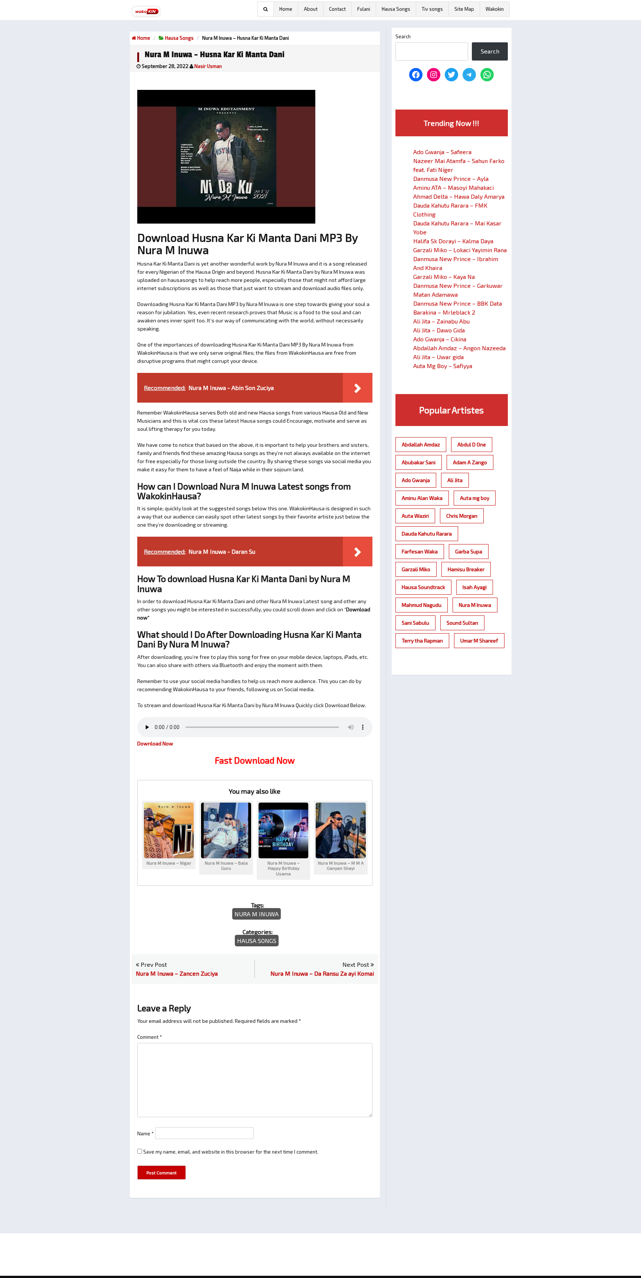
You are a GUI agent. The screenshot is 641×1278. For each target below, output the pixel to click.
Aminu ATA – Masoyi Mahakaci (453, 187)
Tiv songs (432, 9)
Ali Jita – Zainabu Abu (441, 321)
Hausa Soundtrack (423, 587)
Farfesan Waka (420, 551)
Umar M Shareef (479, 640)
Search (403, 36)
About (311, 9)
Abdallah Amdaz (421, 444)
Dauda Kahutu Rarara (427, 533)
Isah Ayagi (475, 587)
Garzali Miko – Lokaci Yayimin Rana (460, 249)
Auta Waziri (415, 516)
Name (145, 1133)
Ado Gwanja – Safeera (442, 151)
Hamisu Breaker (466, 569)
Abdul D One (471, 444)
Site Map (464, 9)
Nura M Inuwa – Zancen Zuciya (177, 973)
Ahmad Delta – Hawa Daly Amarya (458, 196)
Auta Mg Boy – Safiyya (442, 365)
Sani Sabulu (415, 623)
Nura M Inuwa (256, 913)
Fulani (363, 9)
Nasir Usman (208, 66)
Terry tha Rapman (422, 640)
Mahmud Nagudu (421, 605)
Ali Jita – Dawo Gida (439, 330)
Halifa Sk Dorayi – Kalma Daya (453, 240)
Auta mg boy (474, 498)
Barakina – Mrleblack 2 (444, 312)
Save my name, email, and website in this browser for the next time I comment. (230, 1152)
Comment (149, 1037)
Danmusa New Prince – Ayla (451, 178)
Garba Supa (468, 551)
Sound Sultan (462, 623)
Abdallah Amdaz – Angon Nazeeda (459, 347)
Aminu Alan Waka (422, 498)
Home (285, 9)
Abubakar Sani (418, 462)
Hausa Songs (396, 9)
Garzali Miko (416, 569)
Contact (337, 9)
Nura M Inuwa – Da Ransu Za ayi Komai (322, 973)
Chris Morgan (461, 516)
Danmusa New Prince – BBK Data (457, 303)
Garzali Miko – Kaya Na (444, 276)
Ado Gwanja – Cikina (439, 338)
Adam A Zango (470, 462)
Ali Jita (455, 480)
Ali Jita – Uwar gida (438, 356)
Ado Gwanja (416, 480)
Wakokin (495, 9)
